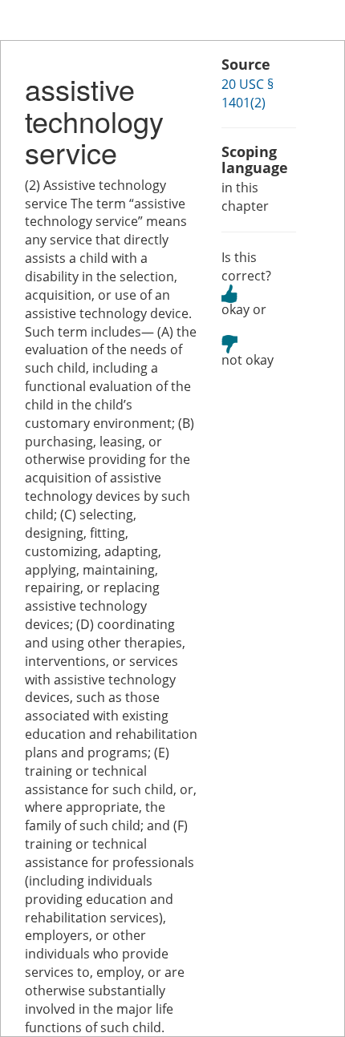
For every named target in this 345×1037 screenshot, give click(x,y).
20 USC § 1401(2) (247, 93)
